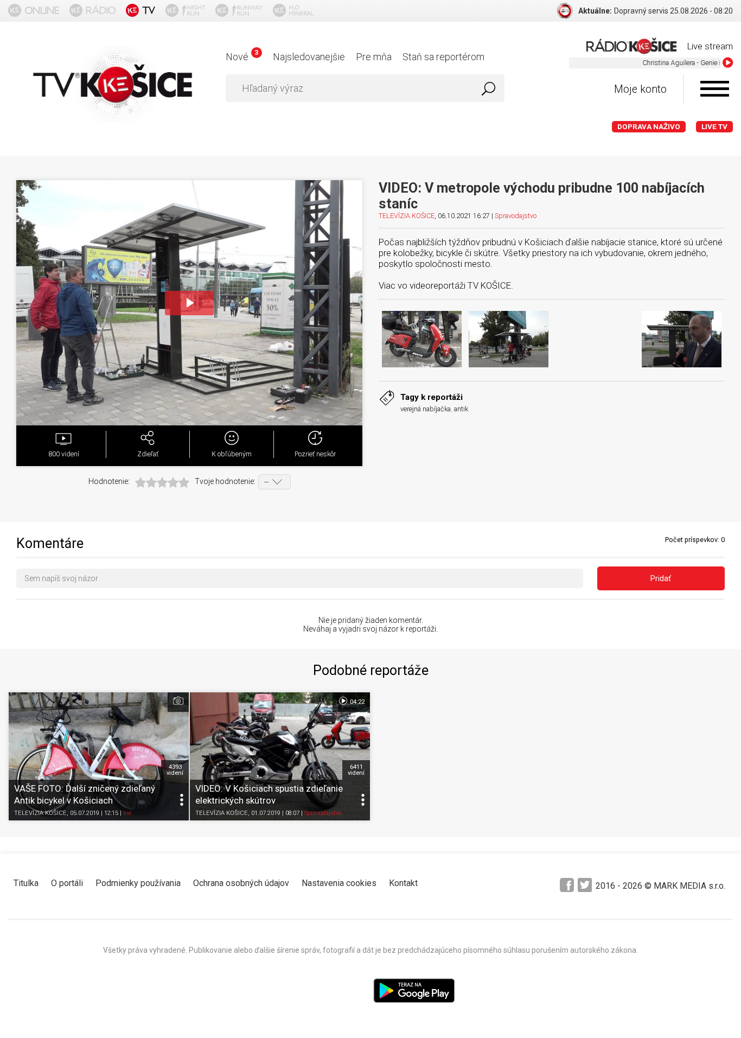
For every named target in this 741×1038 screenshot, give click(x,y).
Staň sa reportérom (443, 56)
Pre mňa (374, 56)
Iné (127, 813)
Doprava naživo (648, 127)
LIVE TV (714, 127)
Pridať (660, 578)
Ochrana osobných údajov (241, 883)
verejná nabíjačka (425, 409)
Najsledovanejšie (309, 56)
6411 (356, 769)
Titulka (26, 883)
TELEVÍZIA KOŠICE (407, 216)
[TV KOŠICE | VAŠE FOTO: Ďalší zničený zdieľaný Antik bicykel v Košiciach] (99, 756)
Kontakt (403, 883)
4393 (175, 769)
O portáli (67, 883)
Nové (242, 56)
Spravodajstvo (515, 216)
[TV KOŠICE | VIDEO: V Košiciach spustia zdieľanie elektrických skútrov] (280, 756)
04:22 (356, 701)
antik (461, 409)
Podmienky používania (138, 883)
